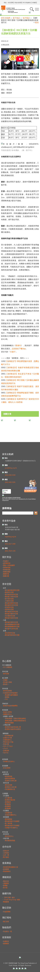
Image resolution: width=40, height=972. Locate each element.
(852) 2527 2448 (10, 544)
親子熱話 (16, 18)
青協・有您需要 (8, 2)
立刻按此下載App (19, 349)
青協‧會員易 (17, 2)
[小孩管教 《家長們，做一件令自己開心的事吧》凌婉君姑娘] (15, 420)
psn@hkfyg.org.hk (11, 468)
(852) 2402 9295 (10, 482)
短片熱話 (26, 18)
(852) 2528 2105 (10, 551)
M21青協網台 (27, 2)
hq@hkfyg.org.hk (10, 537)
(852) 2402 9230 (10, 475)
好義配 (34, 2)
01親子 (13, 352)
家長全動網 (5, 18)
